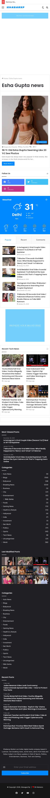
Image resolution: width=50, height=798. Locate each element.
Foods (5, 503)
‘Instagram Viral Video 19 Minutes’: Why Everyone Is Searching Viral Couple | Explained (31, 285)
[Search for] (47, 8)
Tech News (7, 535)
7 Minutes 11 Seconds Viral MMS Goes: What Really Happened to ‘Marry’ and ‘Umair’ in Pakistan (30, 260)
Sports (5, 531)
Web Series (9, 499)
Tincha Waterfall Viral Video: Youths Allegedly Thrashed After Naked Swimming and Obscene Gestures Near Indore (12, 374)
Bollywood (7, 481)
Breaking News (8, 485)
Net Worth (7, 524)
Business (6, 488)
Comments (40, 240)
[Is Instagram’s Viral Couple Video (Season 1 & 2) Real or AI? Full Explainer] (8, 250)
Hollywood (7, 513)
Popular (8, 240)
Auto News (7, 474)
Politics (5, 528)
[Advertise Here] (25, 15)
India (5, 517)
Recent (24, 240)
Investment (7, 521)
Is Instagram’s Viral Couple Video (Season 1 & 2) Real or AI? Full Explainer (31, 249)
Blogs (5, 477)
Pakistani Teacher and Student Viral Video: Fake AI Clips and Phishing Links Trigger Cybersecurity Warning (12, 405)
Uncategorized (8, 539)
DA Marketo (38, 787)
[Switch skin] (43, 8)
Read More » (8, 163)
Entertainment (8, 495)
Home (5, 78)
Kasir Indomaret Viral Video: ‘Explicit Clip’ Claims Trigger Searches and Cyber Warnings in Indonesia (36, 374)
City (4, 492)
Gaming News (8, 506)
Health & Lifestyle (9, 510)
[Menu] (3, 8)
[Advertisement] (25, 47)
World (5, 542)
